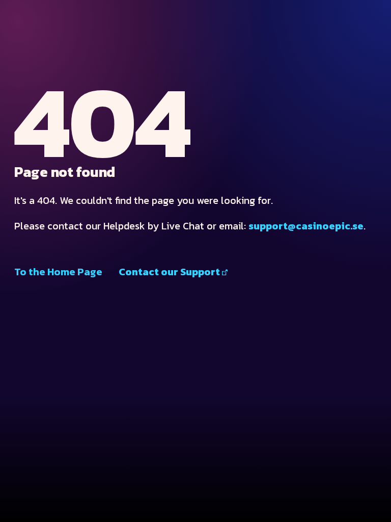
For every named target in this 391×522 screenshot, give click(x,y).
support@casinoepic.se (306, 225)
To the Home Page (58, 271)
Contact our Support (169, 271)
